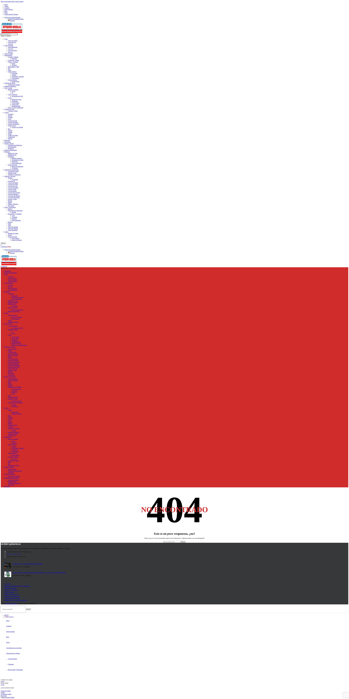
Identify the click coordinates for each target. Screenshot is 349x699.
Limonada (11, 156)
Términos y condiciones (11, 590)
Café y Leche (8, 88)
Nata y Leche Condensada (15, 107)
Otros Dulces (15, 78)
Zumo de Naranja (17, 240)
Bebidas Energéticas (10, 86)
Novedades (7, 142)
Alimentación (8, 55)
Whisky (10, 138)
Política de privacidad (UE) (12, 596)
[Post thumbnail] (7, 566)
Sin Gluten (11, 205)
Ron (9, 129)
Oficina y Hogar (9, 143)
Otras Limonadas (16, 163)
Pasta (9, 70)
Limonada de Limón (17, 160)
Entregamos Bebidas (11, 603)
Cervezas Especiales (14, 197)
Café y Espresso (12, 94)
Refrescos (7, 152)
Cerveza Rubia (12, 191)
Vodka (10, 134)
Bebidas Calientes (13, 89)
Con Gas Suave (12, 50)
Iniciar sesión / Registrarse (15, 669)
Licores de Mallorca (13, 124)
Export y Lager (12, 199)
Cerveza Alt (11, 181)
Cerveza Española (13, 187)
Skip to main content (17, 1)
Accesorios (15, 179)
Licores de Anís (12, 120)
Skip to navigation (6, 1)
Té (12, 93)
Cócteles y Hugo (13, 111)
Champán (14, 217)
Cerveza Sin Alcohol (14, 192)
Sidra (9, 223)
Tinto (9, 225)
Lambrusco (15, 406)
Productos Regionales (10, 150)
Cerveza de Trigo (13, 184)
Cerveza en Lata (12, 186)
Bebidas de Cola (12, 153)
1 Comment (26, 566)
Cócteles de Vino (9, 109)
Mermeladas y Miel (13, 67)
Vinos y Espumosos (10, 207)
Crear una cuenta (5, 691)
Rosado (10, 222)
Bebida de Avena (16, 99)
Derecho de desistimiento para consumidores (17, 586)
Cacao (13, 91)
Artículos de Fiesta (9, 83)
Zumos (6, 232)
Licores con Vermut (17, 127)
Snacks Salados (12, 80)
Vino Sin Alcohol (13, 227)
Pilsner (10, 202)
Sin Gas (10, 52)
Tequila (10, 130)
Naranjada (15, 161)
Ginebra (10, 117)
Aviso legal (7, 584)
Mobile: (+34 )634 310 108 (14, 554)
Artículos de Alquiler (14, 85)
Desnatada (15, 101)
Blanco (10, 209)
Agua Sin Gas (12, 42)
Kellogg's (14, 58)
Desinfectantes (12, 147)
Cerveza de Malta (13, 183)
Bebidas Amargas (17, 158)
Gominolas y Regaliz (18, 76)
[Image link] (11, 545)
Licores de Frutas (13, 122)
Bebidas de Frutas (13, 233)
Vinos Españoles (13, 230)
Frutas (13, 63)
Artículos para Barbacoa (15, 145)
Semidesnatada (16, 106)
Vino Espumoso (16, 220)
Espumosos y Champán (15, 214)
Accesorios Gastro (13, 171)
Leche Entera (15, 103)
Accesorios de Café (17, 96)
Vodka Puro (11, 137)
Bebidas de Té (12, 155)
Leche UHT (15, 104)
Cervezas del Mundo (14, 196)
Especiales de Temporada (15, 210)
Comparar (11, 664)
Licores (6, 112)
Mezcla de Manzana (17, 166)
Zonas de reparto (9, 592)
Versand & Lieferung (10, 588)
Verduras (14, 65)
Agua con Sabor (12, 40)
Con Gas (10, 44)
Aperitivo (10, 114)
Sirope (10, 235)
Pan (9, 68)
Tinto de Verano (12, 165)
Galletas (14, 75)
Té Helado (15, 168)
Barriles (10, 178)
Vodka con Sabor (13, 135)
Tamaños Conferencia (14, 174)
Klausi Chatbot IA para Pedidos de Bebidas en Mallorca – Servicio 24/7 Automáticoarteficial (39, 572)
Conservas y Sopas (13, 60)
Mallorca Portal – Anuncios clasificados (15, 600)
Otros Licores (12, 125)
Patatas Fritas (15, 81)
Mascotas (7, 140)
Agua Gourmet (8, 53)
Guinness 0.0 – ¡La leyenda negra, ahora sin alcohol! (28, 564)
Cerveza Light (12, 189)
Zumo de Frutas (12, 237)
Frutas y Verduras (13, 62)
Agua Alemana (8, 45)
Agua (6, 39)
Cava (13, 215)
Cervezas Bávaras (13, 194)
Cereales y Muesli (13, 57)
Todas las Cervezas (9, 176)
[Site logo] (12, 32)
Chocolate (14, 73)
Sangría (14, 212)
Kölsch (10, 201)
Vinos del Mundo (13, 228)
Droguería (11, 148)
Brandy (10, 116)
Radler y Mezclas (13, 204)
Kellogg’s (14, 459)
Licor (9, 119)
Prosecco (14, 219)
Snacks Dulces (12, 71)
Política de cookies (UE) (11, 594)
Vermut (10, 132)
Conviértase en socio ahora (12, 598)
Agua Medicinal (12, 47)
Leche (10, 98)
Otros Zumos (15, 238)
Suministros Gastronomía (11, 170)
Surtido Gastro (12, 173)
